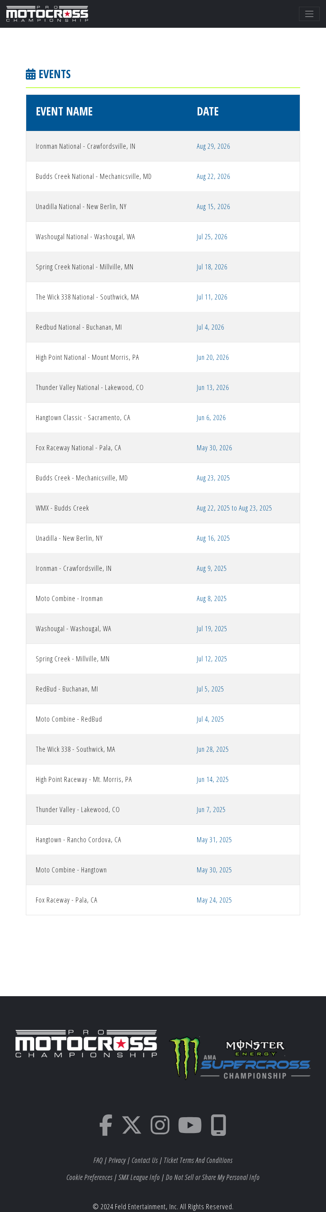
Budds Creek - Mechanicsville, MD (82, 477)
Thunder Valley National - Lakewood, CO (90, 387)
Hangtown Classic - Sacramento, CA (83, 417)
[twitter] (132, 1130)
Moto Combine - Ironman (69, 598)
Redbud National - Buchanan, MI (79, 327)
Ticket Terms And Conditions (198, 1160)
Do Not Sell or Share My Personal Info (213, 1177)
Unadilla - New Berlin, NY (69, 538)
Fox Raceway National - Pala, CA (78, 447)
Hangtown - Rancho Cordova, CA (78, 839)
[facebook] (106, 1130)
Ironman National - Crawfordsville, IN (86, 146)
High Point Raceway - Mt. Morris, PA (84, 779)
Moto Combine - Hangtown (71, 869)
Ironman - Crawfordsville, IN (74, 568)
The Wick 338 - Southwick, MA (75, 749)
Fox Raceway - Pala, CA (66, 900)
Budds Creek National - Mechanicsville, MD (94, 176)
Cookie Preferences (89, 1177)
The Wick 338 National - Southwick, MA (87, 297)
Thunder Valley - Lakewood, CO (78, 809)
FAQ (98, 1160)
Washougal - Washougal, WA (73, 628)
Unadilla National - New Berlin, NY (81, 206)
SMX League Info (139, 1177)
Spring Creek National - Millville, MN (85, 266)
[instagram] (160, 1130)
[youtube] (190, 1130)
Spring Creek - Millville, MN (73, 658)
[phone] (218, 1130)
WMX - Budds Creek (62, 508)
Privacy (117, 1160)
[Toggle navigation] (309, 14)
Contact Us (145, 1160)
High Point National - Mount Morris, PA (87, 357)
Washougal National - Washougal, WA (85, 236)
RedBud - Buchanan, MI (67, 688)
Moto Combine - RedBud (69, 719)
